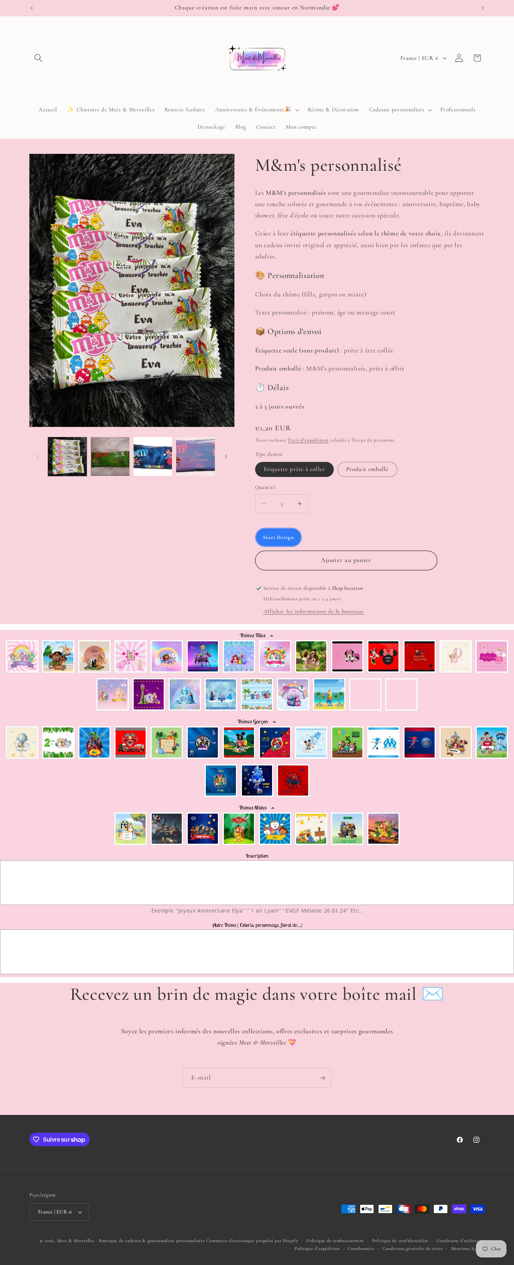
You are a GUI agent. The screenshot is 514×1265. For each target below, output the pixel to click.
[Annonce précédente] (31, 8)
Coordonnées (361, 1248)
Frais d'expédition (308, 440)
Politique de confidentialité (400, 1240)
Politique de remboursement (335, 1240)
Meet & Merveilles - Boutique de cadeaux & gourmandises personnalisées (131, 1240)
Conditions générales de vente (412, 1248)
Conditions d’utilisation (460, 1240)
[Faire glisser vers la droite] (226, 456)
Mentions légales (468, 1248)
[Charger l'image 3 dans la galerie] (153, 456)
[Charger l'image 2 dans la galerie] (110, 456)
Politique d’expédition (317, 1248)
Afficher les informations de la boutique (313, 611)
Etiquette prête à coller (294, 469)
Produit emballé (367, 469)
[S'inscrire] (322, 1078)
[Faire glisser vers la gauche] (37, 456)
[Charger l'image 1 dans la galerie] (67, 456)
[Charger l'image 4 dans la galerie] (195, 456)
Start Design (278, 537)
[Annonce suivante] (482, 8)
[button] (38, 58)
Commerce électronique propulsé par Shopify (252, 1240)
